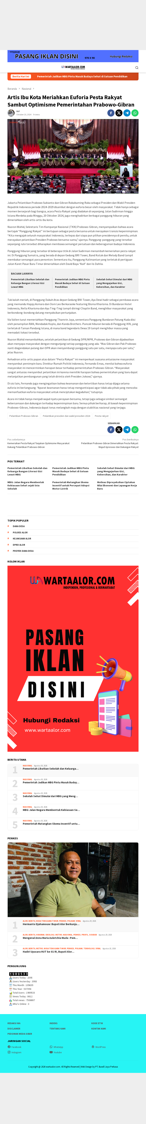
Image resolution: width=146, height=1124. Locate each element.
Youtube (58, 1052)
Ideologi (49, 934)
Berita (31, 921)
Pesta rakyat (101, 416)
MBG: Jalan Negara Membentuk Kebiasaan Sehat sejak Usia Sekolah (25, 485)
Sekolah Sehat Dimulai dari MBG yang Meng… (50, 796)
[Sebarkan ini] (110, 113)
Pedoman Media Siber (19, 1033)
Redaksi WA (13, 1023)
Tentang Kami (57, 1028)
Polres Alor (20, 532)
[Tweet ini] (118, 113)
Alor (25, 921)
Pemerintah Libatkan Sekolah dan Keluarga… (51, 768)
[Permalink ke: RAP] (11, 112)
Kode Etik (97, 1023)
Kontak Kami (98, 1028)
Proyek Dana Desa (23, 550)
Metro (58, 934)
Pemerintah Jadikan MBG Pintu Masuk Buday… (51, 782)
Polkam (71, 921)
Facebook (16, 1047)
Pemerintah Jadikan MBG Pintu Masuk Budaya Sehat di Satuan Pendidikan (63, 76)
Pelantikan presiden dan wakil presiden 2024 (66, 416)
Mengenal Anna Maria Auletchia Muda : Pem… (50, 938)
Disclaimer (13, 1028)
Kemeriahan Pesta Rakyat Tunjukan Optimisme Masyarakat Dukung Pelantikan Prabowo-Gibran (38, 443)
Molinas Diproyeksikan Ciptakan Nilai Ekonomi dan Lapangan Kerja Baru (117, 485)
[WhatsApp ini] (135, 113)
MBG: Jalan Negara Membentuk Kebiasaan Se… (51, 810)
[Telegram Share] (127, 113)
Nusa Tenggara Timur (47, 921)
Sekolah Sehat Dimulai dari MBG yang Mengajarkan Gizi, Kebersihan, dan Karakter (114, 283)
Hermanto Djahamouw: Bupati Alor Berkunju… (51, 924)
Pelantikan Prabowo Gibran (23, 416)
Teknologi (89, 948)
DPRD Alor (19, 544)
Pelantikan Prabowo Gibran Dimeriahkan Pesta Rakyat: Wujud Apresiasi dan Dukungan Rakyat (110, 443)
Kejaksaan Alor (22, 538)
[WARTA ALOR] (73, 67)
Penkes (62, 921)
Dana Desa (19, 526)
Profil (85, 934)
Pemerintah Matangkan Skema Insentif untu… (51, 823)
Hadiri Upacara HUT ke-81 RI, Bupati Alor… (48, 951)
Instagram (16, 1052)
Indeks (53, 1023)
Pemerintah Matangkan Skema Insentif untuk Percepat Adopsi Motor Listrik (70, 485)
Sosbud (93, 934)
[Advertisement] (73, 25)
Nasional (27, 765)
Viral (78, 921)
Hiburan (40, 934)
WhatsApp (58, 1047)
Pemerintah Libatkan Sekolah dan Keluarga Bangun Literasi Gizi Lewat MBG (30, 283)
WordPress (100, 1047)
